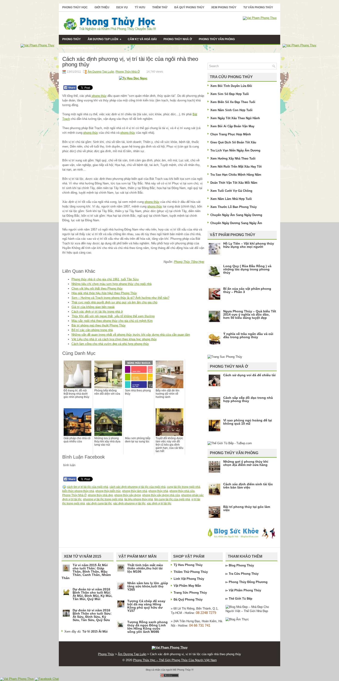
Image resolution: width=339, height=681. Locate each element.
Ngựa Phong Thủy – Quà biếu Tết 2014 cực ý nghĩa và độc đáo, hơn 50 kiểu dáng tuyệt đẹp (249, 314)
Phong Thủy (71, 39)
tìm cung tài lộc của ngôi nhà (172, 499)
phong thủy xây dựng (127, 495)
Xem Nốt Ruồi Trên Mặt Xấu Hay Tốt (236, 166)
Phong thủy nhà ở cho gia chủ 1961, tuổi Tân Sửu (105, 279)
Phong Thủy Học (75, 7)
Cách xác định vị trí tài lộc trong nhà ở (97, 311)
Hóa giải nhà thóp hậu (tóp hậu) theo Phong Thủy (104, 293)
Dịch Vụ (122, 7)
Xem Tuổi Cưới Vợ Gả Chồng (231, 190)
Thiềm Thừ (159, 7)
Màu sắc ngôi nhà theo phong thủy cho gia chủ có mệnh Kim (112, 321)
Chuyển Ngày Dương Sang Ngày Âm (236, 223)
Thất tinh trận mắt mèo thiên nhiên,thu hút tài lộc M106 (145, 568)
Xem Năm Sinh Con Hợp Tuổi (231, 110)
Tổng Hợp (197, 262)
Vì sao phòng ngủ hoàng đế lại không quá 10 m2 (247, 421)
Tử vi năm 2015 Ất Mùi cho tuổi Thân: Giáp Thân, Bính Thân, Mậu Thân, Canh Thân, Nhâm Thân (86, 571)
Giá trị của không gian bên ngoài (93, 307)
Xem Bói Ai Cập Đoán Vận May (232, 126)
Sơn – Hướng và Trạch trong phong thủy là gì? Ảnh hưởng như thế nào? (120, 297)
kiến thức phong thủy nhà (78, 491)
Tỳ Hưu (140, 7)
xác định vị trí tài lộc (159, 503)
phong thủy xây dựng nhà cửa (161, 495)
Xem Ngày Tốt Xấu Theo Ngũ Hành (235, 118)
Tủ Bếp (247, 598)
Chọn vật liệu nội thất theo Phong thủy (97, 288)
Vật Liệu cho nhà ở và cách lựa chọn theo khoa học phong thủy (114, 339)
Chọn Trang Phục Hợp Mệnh (230, 134)
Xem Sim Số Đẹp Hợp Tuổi (229, 94)
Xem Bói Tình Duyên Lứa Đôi (231, 86)
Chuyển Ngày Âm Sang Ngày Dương (236, 215)
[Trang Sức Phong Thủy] (225, 356)
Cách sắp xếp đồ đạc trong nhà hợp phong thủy (248, 399)
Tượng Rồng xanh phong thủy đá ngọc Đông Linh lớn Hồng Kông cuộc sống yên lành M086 (147, 627)
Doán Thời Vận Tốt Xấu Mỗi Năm (233, 182)
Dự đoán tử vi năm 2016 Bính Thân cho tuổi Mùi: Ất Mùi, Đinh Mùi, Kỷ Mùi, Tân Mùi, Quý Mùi (92, 594)
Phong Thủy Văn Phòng (217, 39)
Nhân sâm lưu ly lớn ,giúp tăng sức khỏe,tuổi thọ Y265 (147, 586)
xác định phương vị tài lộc (129, 503)
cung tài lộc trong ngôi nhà (183, 487)
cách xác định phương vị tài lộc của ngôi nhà (138, 487)
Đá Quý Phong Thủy (189, 7)
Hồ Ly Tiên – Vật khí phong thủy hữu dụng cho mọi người (248, 245)
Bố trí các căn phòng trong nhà (92, 330)
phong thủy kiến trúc (108, 491)
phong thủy (99, 96)
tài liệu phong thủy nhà (138, 499)
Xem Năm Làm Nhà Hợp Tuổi (231, 199)
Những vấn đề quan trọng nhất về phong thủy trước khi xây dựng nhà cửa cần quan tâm (130, 334)
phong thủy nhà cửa (182, 491)
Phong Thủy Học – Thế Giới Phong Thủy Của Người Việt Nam (175, 660)
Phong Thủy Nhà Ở (178, 39)
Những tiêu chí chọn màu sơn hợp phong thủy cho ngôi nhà (111, 284)
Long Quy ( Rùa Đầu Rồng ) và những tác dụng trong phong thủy (247, 269)
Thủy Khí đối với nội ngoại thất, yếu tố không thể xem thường (113, 316)
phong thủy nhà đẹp (100, 495)
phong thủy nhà (158, 491)
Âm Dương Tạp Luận (104, 39)
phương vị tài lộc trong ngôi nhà (103, 499)
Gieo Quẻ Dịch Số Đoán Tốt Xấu (233, 142)
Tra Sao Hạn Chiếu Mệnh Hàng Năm (235, 174)
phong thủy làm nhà (134, 491)
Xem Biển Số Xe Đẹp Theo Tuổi (232, 102)
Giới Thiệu (102, 7)
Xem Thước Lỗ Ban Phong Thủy (233, 207)
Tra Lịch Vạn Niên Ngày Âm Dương (235, 150)
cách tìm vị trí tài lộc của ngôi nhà (87, 487)
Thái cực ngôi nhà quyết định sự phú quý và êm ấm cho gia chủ (114, 302)
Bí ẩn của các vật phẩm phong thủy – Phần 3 (247, 290)
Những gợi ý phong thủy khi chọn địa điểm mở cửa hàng (245, 463)
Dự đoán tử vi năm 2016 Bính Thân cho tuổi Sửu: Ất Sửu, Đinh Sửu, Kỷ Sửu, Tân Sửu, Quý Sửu (92, 615)
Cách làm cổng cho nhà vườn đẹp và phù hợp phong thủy (110, 344)
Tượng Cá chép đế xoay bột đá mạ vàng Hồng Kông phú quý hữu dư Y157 (146, 606)
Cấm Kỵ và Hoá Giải (142, 39)
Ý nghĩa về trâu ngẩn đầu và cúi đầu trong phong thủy (248, 335)
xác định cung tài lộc (99, 503)
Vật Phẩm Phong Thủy (80, 48)
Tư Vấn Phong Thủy (258, 7)
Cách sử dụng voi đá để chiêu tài (249, 375)
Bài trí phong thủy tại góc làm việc (246, 508)
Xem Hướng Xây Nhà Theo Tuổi (233, 158)
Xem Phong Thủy (223, 7)
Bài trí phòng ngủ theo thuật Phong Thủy (98, 325)
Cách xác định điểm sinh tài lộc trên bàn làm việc (248, 485)
